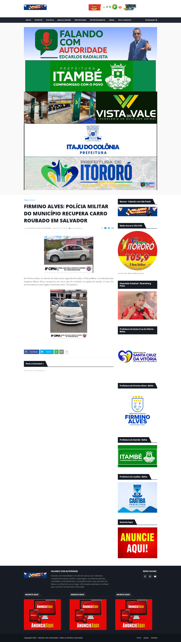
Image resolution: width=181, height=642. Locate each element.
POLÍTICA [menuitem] (50, 20)
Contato (154, 638)
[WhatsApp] (56, 352)
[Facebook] (105, 228)
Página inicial (29, 200)
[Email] (112, 228)
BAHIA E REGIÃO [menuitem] (64, 20)
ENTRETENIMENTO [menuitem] (97, 20)
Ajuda (146, 638)
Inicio (139, 638)
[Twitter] (109, 228)
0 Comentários (77, 228)
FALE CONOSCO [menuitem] (124, 20)
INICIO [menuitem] (28, 20)
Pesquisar (150, 20)
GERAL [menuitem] (112, 20)
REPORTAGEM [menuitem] (80, 20)
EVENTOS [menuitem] (38, 20)
